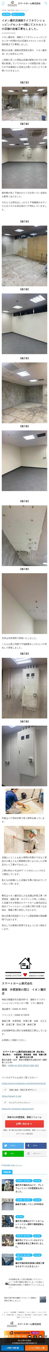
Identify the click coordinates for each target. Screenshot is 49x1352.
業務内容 (21, 1312)
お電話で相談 (12, 1348)
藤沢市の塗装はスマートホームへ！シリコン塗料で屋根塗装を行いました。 (29, 1224)
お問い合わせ (22, 1123)
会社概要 (13, 1312)
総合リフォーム (16, 1165)
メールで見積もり (35, 1348)
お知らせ (20, 1315)
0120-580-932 (31, 1065)
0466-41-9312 (15, 1065)
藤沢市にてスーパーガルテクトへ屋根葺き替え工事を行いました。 (29, 1243)
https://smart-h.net (11, 1096)
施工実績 (7, 1165)
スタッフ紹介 (31, 1312)
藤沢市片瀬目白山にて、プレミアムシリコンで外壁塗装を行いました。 (29, 1188)
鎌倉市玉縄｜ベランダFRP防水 (29, 1204)
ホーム (6, 1312)
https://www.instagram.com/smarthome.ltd (24, 1083)
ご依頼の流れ (10, 1315)
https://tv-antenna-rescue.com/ (18, 1109)
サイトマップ (26, 1317)
